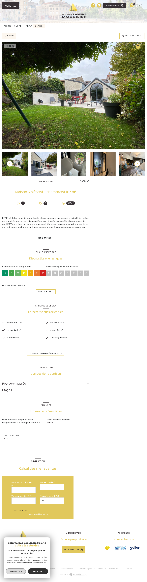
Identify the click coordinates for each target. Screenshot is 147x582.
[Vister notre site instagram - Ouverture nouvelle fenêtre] (99, 5)
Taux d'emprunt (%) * (50, 496)
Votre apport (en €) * (21, 496)
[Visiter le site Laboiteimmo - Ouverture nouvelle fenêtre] (78, 574)
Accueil (7, 26)
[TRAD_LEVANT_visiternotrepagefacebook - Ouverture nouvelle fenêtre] (93, 5)
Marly (29, 26)
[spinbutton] (52, 500)
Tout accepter (38, 571)
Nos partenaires (67, 568)
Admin (100, 568)
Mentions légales (85, 568)
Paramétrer (16, 571)
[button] (137, 164)
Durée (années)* (48, 482)
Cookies (129, 569)
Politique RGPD (114, 568)
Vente (18, 26)
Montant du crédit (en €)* (21, 484)
